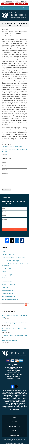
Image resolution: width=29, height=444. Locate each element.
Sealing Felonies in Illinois (9, 340)
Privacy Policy (14, 426)
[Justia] (21, 240)
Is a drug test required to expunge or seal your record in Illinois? (14, 323)
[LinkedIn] (17, 240)
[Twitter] (12, 240)
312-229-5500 (16, 370)
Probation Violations (8, 284)
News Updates (6, 281)
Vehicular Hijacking (7, 296)
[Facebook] (7, 240)
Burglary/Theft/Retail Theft (9, 261)
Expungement (6, 275)
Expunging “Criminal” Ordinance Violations (14, 335)
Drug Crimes (5, 268)
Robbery (4, 287)
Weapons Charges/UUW (9, 299)
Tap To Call (7, 3)
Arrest (3, 251)
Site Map (14, 431)
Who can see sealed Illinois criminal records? (14, 329)
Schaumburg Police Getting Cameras (12, 146)
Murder (4, 278)
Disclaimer (14, 422)
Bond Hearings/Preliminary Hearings (12, 257)
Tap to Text (21, 3)
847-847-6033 (16, 378)
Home (4, 8)
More (24, 8)
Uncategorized (6, 293)
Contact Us (14, 8)
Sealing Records (6, 290)
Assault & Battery (7, 254)
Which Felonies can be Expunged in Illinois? (14, 316)
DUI (7, 154)
